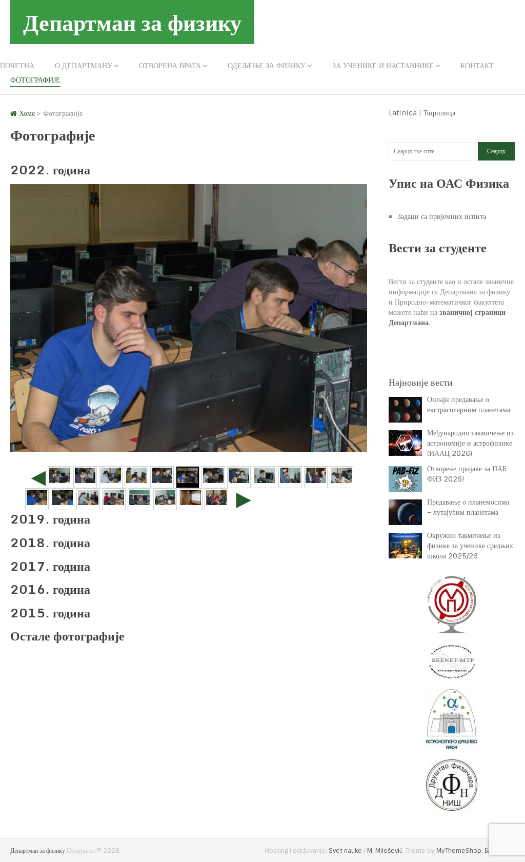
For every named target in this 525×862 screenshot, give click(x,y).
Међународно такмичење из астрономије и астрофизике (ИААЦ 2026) (470, 443)
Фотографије (35, 80)
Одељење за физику (267, 65)
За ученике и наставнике (383, 65)
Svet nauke (345, 851)
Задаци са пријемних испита (441, 216)
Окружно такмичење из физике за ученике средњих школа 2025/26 (470, 545)
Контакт (477, 65)
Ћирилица (439, 112)
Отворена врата (170, 65)
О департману (83, 65)
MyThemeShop (458, 851)
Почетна (17, 65)
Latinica (403, 112)
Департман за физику (132, 22)
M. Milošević (384, 851)
